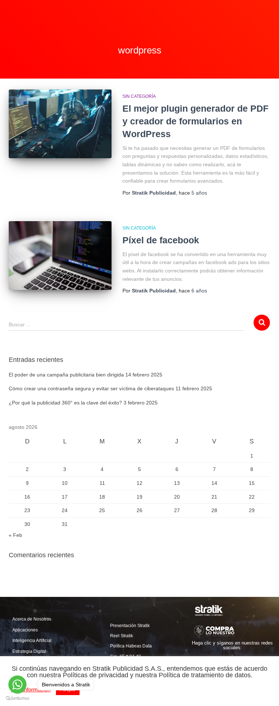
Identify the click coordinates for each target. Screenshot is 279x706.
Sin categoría (139, 96)
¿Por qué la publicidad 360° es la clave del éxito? (65, 403)
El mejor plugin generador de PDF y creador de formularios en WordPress (195, 121)
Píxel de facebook (160, 240)
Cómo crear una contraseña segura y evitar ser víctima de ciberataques (91, 388)
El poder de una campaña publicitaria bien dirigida (66, 375)
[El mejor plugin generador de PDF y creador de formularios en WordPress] (60, 123)
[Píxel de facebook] (60, 255)
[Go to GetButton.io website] (17, 698)
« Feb (15, 535)
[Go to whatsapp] (17, 684)
